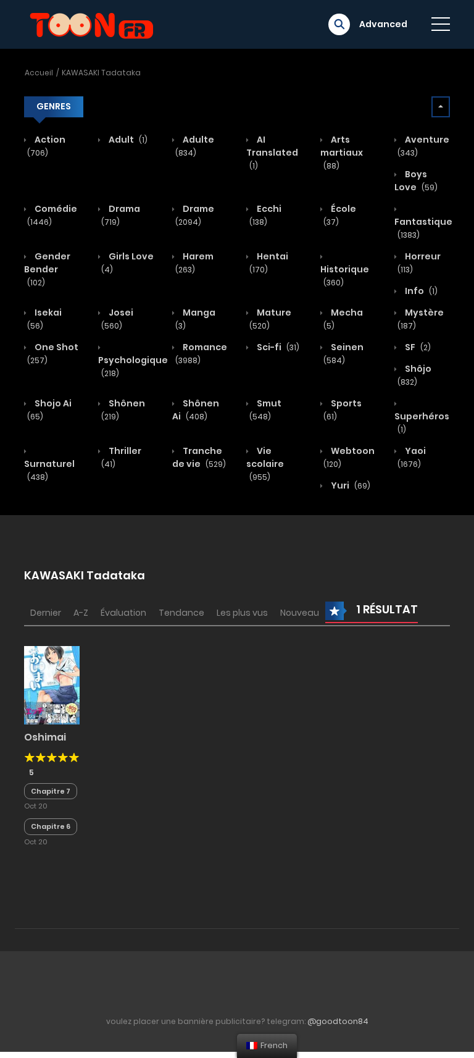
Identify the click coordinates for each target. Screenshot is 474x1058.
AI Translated (272, 152)
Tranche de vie (199, 457)
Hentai (268, 262)
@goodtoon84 (337, 1021)
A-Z (80, 613)
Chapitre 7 (50, 791)
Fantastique (423, 228)
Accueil (39, 72)
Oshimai (45, 737)
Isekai (44, 318)
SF (417, 347)
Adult (127, 139)
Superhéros (421, 422)
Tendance (181, 613)
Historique (344, 275)
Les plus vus (242, 613)
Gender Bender (47, 269)
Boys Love (416, 180)
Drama (120, 215)
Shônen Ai (195, 409)
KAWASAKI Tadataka (101, 72)
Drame (194, 215)
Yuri (349, 485)
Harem (194, 262)
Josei (117, 318)
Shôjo (414, 375)
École (339, 215)
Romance (201, 353)
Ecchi (265, 215)
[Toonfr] (91, 23)
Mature (270, 318)
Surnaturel (49, 470)
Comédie (52, 215)
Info (420, 291)
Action (46, 145)
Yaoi (411, 457)
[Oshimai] (52, 684)
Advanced (383, 24)
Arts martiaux (341, 152)
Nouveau (299, 613)
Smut (265, 409)
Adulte (194, 145)
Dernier (45, 613)
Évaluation (123, 613)
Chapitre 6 (50, 826)
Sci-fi (277, 347)
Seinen (343, 353)
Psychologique (133, 366)
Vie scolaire (265, 463)
